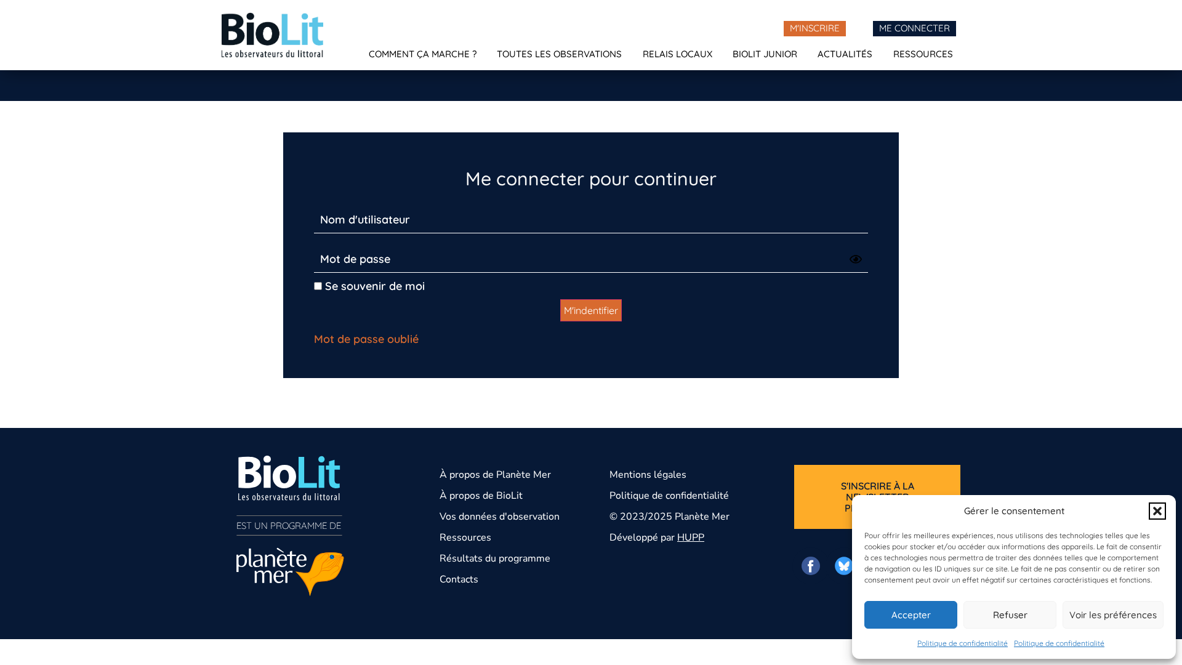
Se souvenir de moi (373, 286)
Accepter (911, 615)
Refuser (1010, 615)
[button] (1157, 511)
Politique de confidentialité (962, 643)
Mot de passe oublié (366, 339)
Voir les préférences (1113, 615)
